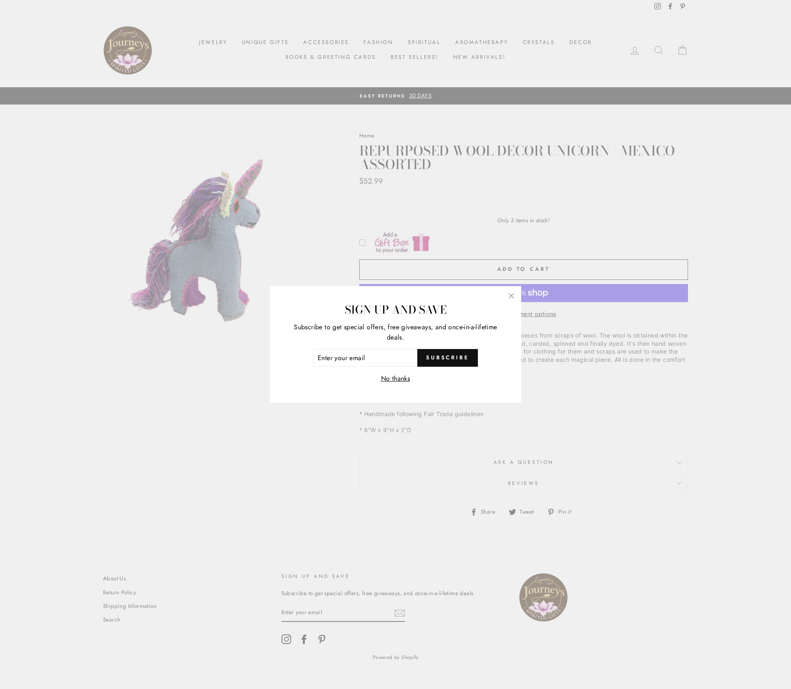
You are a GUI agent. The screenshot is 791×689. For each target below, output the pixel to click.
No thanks (395, 378)
